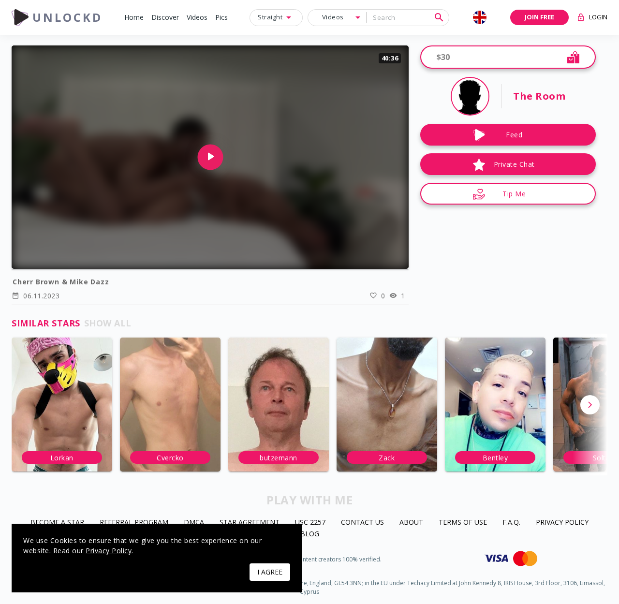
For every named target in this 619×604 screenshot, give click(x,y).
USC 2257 (310, 522)
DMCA (194, 522)
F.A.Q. (511, 522)
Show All (108, 323)
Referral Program (134, 522)
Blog (309, 534)
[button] (133, 18)
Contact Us (362, 522)
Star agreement (250, 522)
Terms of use (463, 522)
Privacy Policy (562, 522)
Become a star (57, 522)
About (411, 522)
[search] (439, 17)
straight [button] (270, 17)
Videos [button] (333, 17)
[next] (590, 404)
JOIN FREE (539, 17)
